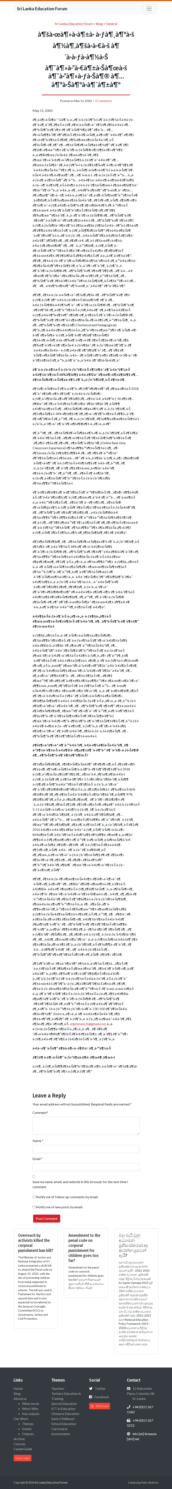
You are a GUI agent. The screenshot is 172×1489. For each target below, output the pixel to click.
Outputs (28, 1434)
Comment (40, 1112)
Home (18, 1388)
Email (36, 1159)
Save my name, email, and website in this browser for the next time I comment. (80, 1184)
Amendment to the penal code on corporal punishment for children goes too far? (84, 1248)
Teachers (57, 1388)
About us (20, 1398)
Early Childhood (62, 1419)
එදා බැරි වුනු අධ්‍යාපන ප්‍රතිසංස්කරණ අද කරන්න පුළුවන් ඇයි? (133, 1245)
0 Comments (103, 101)
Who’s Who (30, 1409)
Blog (17, 1393)
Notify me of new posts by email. (59, 1207)
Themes (28, 1424)
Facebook (101, 1397)
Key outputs (30, 1414)
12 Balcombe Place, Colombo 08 (140, 1393)
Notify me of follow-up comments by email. (67, 1197)
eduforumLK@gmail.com (88, 1024)
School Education (63, 1424)
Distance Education (65, 1414)
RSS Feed (101, 1406)
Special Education (64, 1403)
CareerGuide (23, 1449)
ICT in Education (63, 1409)
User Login (23, 1458)
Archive (19, 1439)
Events (27, 1429)
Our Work (21, 1419)
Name (37, 1141)
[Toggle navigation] (149, 8)
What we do (30, 1403)
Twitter (100, 1388)
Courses (19, 1444)
